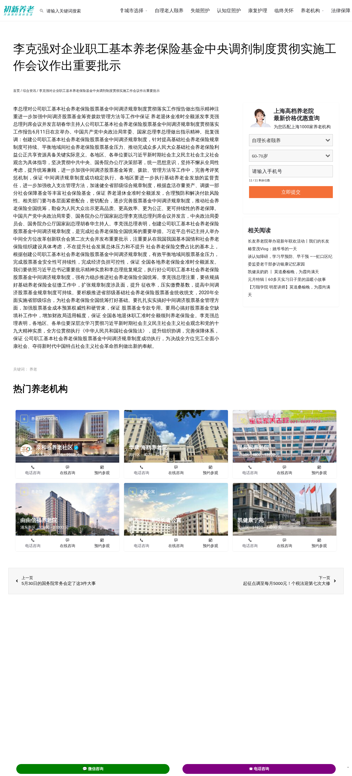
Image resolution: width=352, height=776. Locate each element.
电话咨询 (32, 473)
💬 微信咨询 (92, 768)
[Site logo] (20, 10)
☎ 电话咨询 (259, 768)
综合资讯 (29, 91)
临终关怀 (284, 10)
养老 (33, 369)
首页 (16, 91)
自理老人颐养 (169, 10)
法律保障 (340, 10)
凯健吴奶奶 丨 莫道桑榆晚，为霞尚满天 (283, 271)
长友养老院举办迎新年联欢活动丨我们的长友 (288, 241)
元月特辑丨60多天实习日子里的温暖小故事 (287, 279)
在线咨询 (67, 473)
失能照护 (200, 10)
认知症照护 (229, 10)
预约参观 (102, 473)
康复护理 (257, 10)
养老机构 (310, 10)
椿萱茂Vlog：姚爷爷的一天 (272, 248)
